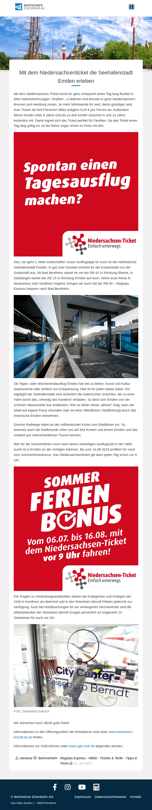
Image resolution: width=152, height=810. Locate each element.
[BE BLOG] (33, 6)
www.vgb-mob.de (82, 746)
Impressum (83, 797)
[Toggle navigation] (131, 6)
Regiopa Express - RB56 (78, 758)
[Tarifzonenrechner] (96, 787)
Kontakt (135, 797)
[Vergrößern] (133, 137)
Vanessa (25, 758)
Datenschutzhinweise (110, 797)
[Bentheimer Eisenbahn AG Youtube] (82, 787)
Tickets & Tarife (111, 758)
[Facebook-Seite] (55, 787)
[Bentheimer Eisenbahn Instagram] (68, 787)
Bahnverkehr (47, 758)
